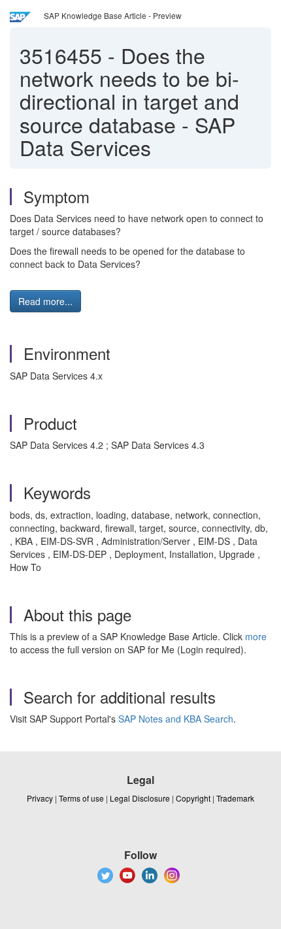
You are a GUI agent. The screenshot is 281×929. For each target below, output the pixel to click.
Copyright (193, 798)
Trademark (235, 798)
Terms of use (81, 798)
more (256, 636)
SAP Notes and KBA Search (175, 718)
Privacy (40, 798)
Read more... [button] (45, 301)
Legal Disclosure (140, 798)
